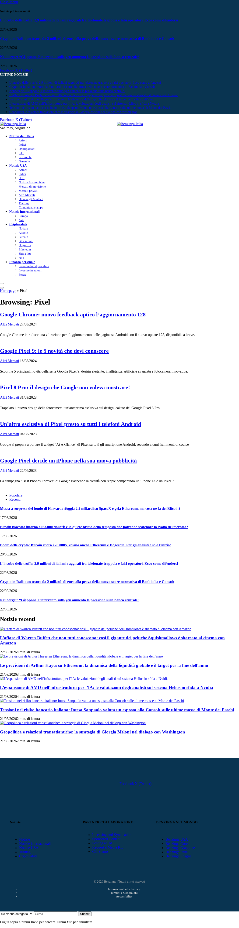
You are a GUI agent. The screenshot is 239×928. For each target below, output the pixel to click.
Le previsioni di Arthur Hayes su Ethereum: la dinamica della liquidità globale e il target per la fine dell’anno (81, 99)
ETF (21, 153)
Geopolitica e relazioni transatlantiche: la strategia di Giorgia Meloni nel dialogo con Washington (73, 112)
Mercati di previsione (32, 186)
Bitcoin (23, 237)
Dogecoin (25, 245)
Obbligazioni (27, 149)
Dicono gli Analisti (31, 199)
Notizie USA (18, 165)
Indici (22, 144)
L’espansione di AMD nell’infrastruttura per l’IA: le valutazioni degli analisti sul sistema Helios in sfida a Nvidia (84, 103)
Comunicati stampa (31, 207)
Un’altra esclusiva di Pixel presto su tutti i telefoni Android (70, 424)
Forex (22, 274)
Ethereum (25, 249)
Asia (21, 220)
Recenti (15, 499)
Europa (23, 216)
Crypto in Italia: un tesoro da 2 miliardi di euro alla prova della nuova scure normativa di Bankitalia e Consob (87, 39)
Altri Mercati (27, 195)
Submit (85, 914)
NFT (21, 258)
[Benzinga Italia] (117, 124)
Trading (24, 203)
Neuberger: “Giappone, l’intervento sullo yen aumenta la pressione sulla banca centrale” (69, 57)
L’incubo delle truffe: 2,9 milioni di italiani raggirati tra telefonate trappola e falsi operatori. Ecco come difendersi (89, 20)
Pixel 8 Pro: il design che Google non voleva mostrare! (65, 387)
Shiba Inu (25, 253)
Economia (25, 157)
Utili (22, 178)
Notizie (23, 228)
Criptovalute (18, 224)
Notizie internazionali (24, 211)
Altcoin (23, 232)
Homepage (8, 291)
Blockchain (26, 241)
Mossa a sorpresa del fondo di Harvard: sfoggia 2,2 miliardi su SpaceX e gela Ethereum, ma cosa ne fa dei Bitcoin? (90, 508)
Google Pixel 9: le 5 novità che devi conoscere (54, 351)
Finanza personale (22, 262)
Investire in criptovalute (34, 266)
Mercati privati (28, 190)
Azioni (23, 140)
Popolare (15, 495)
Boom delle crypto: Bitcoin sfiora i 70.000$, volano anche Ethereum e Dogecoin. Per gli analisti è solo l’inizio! (85, 545)
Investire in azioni (30, 270)
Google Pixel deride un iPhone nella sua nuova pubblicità (68, 461)
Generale (24, 161)
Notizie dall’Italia (21, 136)
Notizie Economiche (32, 182)
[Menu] (2, 283)
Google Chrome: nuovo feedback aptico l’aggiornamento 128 (73, 315)
